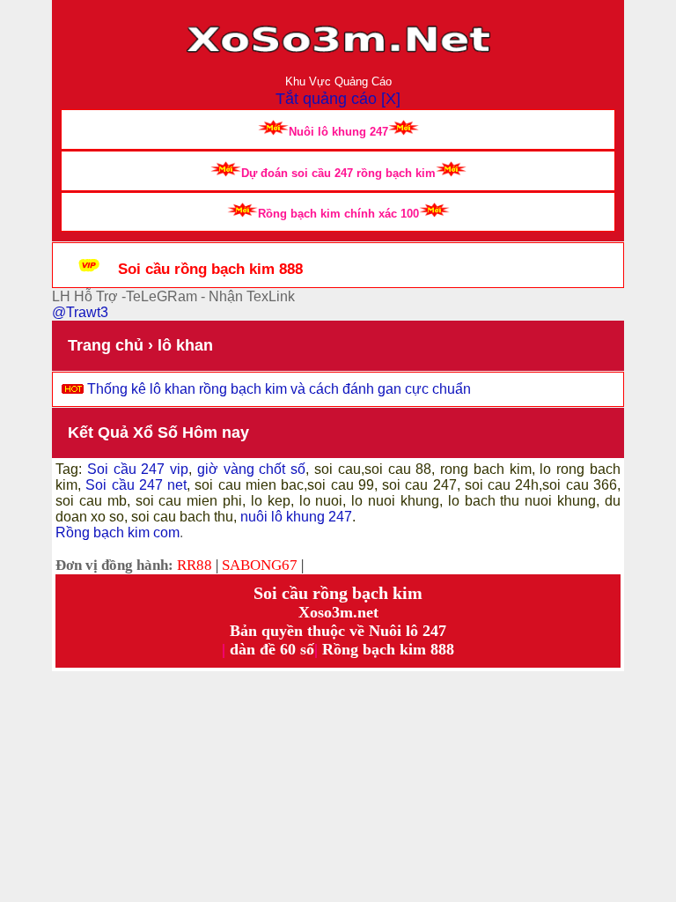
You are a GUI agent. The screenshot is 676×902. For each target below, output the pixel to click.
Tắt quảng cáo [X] (338, 98)
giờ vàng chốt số (251, 469)
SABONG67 (260, 565)
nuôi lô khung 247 (296, 516)
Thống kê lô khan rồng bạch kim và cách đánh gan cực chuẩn (279, 388)
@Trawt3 (80, 312)
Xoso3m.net (338, 612)
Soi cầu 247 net (136, 484)
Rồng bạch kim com (117, 532)
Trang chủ (105, 345)
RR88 (194, 565)
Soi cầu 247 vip (135, 469)
